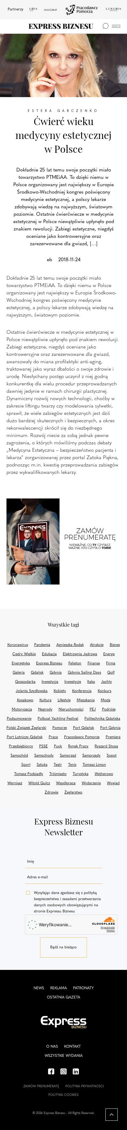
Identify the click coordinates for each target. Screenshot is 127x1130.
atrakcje (97, 645)
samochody (44, 756)
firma (110, 663)
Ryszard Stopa (106, 746)
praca (53, 737)
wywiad (113, 783)
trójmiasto (58, 774)
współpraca (66, 783)
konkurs (104, 691)
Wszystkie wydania (64, 1056)
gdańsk (37, 673)
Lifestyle (64, 700)
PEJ (93, 709)
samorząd (68, 756)
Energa (109, 654)
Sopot (112, 756)
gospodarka (25, 682)
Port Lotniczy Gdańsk (25, 737)
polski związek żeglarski (26, 728)
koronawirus (17, 645)
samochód (19, 756)
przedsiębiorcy (21, 746)
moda (105, 700)
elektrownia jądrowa (80, 654)
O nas (52, 1047)
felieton (74, 663)
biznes (115, 645)
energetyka (21, 663)
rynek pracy (78, 746)
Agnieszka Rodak (70, 645)
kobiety (60, 691)
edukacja (49, 654)
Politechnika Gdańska (102, 719)
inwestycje (72, 682)
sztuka (42, 765)
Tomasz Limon (94, 765)
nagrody (45, 709)
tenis (72, 765)
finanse (94, 663)
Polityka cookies (63, 1095)
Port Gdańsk (83, 728)
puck (58, 746)
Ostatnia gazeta (63, 997)
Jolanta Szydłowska (31, 691)
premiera (113, 737)
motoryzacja (22, 709)
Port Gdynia (110, 728)
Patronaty (83, 988)
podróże (109, 709)
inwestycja (50, 682)
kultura (45, 700)
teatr (58, 765)
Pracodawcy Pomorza (82, 737)
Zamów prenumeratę (41, 1086)
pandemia (42, 645)
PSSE (43, 746)
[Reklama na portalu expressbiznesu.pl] (63, 541)
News (39, 988)
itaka (91, 682)
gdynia (56, 673)
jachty (106, 682)
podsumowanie (19, 719)
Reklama (58, 988)
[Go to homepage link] (61, 26)
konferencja (82, 691)
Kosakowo (25, 700)
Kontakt (72, 1047)
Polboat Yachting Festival (58, 719)
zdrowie (51, 792)
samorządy (91, 756)
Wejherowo (104, 774)
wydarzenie (91, 783)
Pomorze (59, 728)
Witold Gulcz (39, 783)
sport (26, 765)
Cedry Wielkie (24, 654)
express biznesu (49, 663)
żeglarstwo (73, 792)
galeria (19, 673)
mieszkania (86, 700)
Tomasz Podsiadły (28, 774)
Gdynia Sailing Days (84, 673)
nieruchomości (71, 709)
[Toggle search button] (105, 26)
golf (110, 673)
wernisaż (14, 783)
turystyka (80, 774)
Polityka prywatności (84, 1086)
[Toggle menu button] (116, 26)
